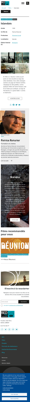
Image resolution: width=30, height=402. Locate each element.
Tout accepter (14, 398)
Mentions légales (6, 363)
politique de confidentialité (16, 305)
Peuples (4, 343)
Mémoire (3, 19)
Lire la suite (4, 161)
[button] (3, 247)
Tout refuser (14, 394)
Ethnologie (4, 254)
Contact (4, 360)
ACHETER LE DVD (15, 98)
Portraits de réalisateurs (9, 346)
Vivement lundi (16, 35)
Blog (3, 352)
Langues (14, 254)
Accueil (4, 8)
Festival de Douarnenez (9, 349)
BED (3, 337)
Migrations (25, 254)
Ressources (4, 357)
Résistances (4, 256)
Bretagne (15, 42)
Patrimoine (9, 19)
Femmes (9, 254)
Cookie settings (6, 390)
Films (9, 8)
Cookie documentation (8, 388)
